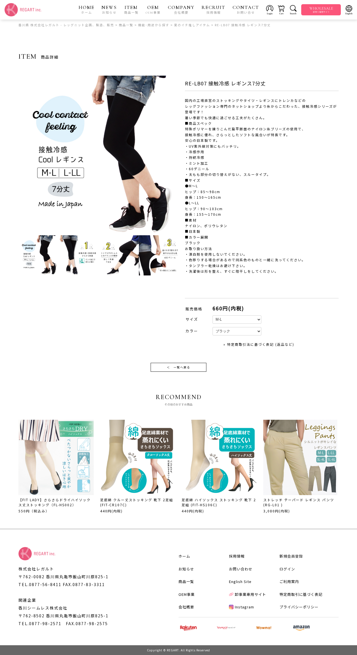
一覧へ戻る (178, 367)
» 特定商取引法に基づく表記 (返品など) (258, 344)
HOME (87, 9)
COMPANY (181, 9)
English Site (240, 581)
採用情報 (237, 556)
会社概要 (186, 607)
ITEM (131, 9)
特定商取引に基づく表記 (300, 594)
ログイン (287, 569)
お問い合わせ (240, 569)
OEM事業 (186, 594)
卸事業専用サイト (250, 594)
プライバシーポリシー (299, 607)
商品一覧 (186, 581)
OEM (153, 9)
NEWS (109, 9)
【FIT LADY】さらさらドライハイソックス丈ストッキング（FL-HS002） (54, 502)
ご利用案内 (289, 581)
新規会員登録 (291, 556)
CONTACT (246, 9)
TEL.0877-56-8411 (39, 584)
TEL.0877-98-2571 (39, 623)
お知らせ (186, 569)
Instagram (244, 607)
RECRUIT (213, 9)
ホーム (184, 556)
